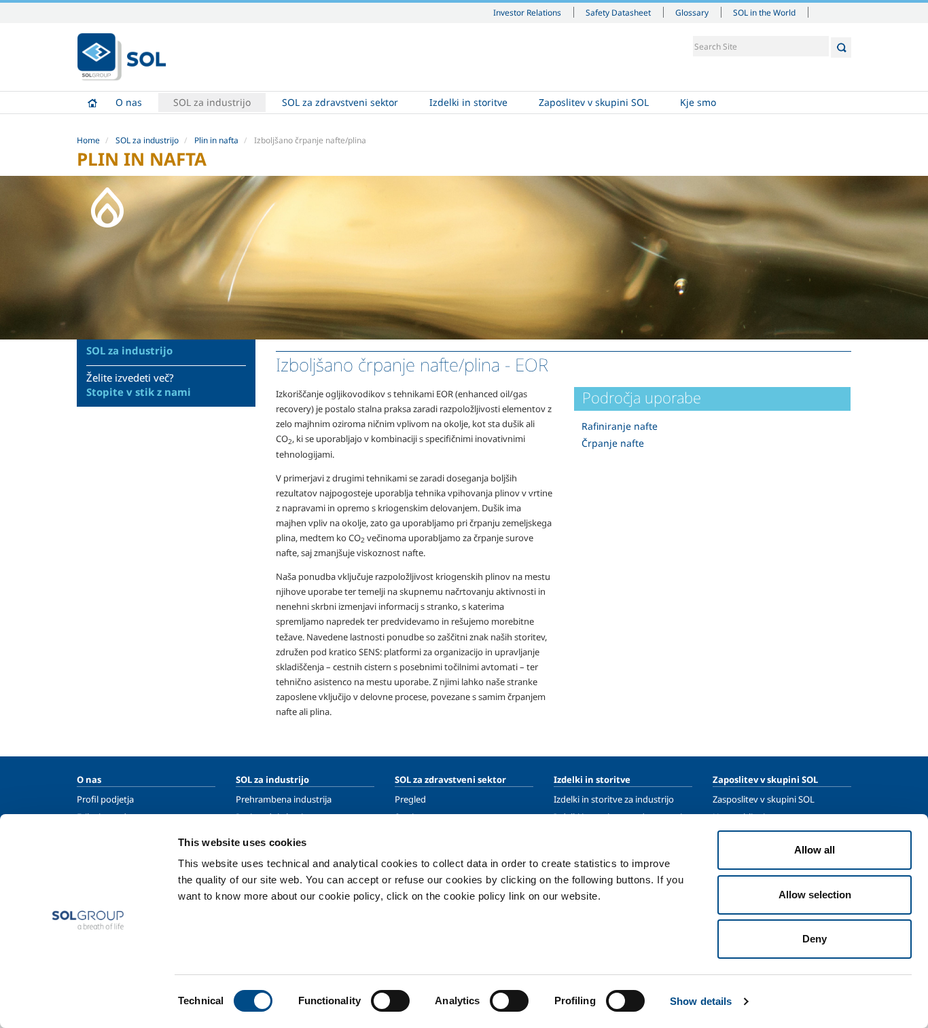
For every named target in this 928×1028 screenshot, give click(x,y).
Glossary (692, 12)
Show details (701, 1001)
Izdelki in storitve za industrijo (614, 799)
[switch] (390, 1001)
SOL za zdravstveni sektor (340, 102)
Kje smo (698, 102)
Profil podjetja (105, 799)
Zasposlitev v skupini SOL (764, 799)
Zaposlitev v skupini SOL (594, 102)
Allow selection (815, 894)
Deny (814, 938)
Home (92, 102)
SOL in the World (764, 12)
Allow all (814, 850)
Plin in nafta (216, 140)
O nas (128, 102)
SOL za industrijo (212, 102)
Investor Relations (527, 12)
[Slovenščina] (121, 57)
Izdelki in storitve (468, 102)
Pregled (410, 799)
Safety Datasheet (618, 12)
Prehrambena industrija (284, 799)
